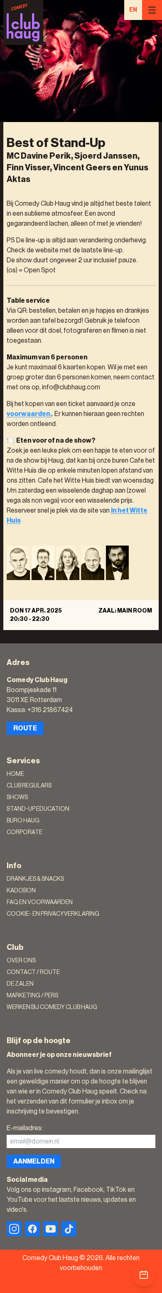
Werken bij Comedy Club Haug (52, 1007)
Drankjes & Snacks (35, 879)
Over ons (21, 961)
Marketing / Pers (32, 996)
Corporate (24, 832)
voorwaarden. (29, 414)
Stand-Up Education (38, 809)
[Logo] (23, 22)
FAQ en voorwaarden (40, 902)
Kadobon (21, 891)
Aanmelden (33, 1161)
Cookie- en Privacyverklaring (53, 914)
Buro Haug (23, 821)
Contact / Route (33, 972)
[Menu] (152, 10)
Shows (17, 797)
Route (25, 728)
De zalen (20, 984)
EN (133, 10)
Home (15, 774)
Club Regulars (29, 786)
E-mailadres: (25, 1128)
